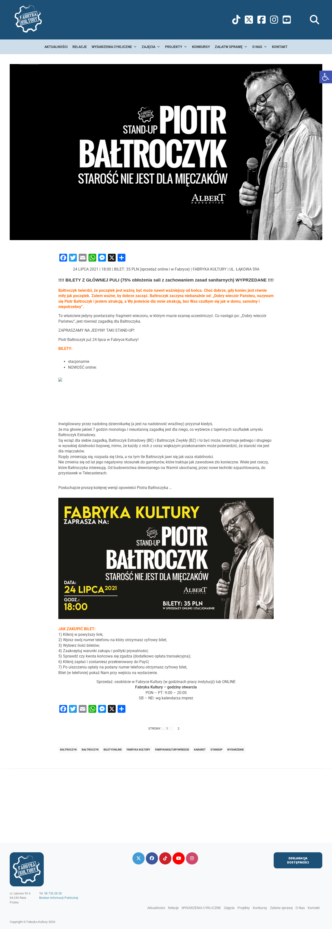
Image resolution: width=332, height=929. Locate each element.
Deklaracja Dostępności (298, 860)
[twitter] (138, 858)
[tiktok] (165, 858)
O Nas (257, 47)
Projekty (173, 47)
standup (216, 749)
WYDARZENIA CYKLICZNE (112, 47)
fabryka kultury (138, 749)
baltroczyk (68, 749)
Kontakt (280, 47)
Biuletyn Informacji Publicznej (58, 898)
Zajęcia (148, 47)
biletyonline (113, 749)
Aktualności (56, 47)
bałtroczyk (90, 749)
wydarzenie (235, 749)
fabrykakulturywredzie (172, 749)
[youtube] (179, 858)
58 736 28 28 (53, 893)
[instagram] (192, 858)
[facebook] (152, 858)
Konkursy (201, 47)
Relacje (79, 47)
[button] (325, 77)
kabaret (200, 749)
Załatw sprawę (229, 47)
